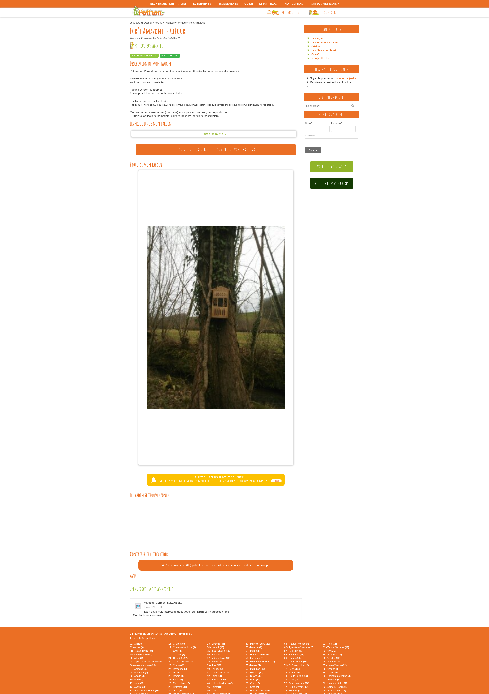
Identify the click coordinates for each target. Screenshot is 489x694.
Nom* (308, 123)
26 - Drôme (176, 676)
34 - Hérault (215, 647)
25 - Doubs (175, 672)
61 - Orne (252, 687)
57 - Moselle (254, 672)
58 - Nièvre (253, 676)
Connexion (329, 12)
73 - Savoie (292, 672)
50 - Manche (254, 647)
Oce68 (315, 54)
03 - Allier (136, 658)
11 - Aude (136, 683)
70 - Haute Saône (295, 661)
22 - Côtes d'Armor (180, 661)
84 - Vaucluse (332, 654)
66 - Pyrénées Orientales (298, 647)
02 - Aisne (137, 647)
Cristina (316, 46)
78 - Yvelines (293, 690)
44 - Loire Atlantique (220, 683)
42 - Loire (214, 676)
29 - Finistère (177, 687)
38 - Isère (214, 661)
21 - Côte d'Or (178, 658)
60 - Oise (253, 683)
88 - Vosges (330, 669)
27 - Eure (175, 679)
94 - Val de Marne (334, 690)
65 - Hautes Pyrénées (297, 643)
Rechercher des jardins (168, 3)
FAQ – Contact (294, 3)
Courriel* (310, 135)
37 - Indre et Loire (218, 658)
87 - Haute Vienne (335, 665)
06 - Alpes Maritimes (143, 665)
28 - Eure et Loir (179, 683)
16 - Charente (177, 643)
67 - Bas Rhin (293, 651)
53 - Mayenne (254, 658)
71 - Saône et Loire (296, 665)
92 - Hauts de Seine (335, 683)
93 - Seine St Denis (335, 687)
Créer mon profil (290, 12)
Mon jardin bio (320, 58)
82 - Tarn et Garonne (336, 647)
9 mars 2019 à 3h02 (153, 607)
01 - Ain (136, 643)
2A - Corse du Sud (141, 654)
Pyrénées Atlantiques (176, 22)
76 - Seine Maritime (296, 683)
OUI (276, 480)
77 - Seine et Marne (296, 687)
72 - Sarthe (292, 669)
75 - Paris (291, 679)
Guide (248, 3)
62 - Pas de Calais (258, 690)
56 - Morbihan (255, 669)
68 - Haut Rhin (294, 654)
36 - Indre (213, 654)
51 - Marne (253, 651)
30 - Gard (175, 690)
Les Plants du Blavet (323, 50)
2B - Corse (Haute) (141, 651)
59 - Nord (253, 679)
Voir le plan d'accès (331, 166)
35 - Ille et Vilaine (219, 651)
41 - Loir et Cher (218, 672)
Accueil (148, 22)
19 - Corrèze (176, 654)
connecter (236, 565)
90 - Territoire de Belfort (337, 676)
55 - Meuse (253, 665)
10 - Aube (136, 679)
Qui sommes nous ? (325, 3)
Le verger (317, 38)
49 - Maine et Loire (258, 643)
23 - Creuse (176, 665)
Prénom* (336, 123)
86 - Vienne (331, 661)
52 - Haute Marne (257, 654)
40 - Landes (215, 669)
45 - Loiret (214, 687)
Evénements (202, 3)
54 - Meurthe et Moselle (260, 661)
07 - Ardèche (138, 669)
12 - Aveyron (138, 687)
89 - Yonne (330, 672)
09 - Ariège (137, 676)
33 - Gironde (216, 643)
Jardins (158, 22)
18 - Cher (175, 651)
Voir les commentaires (331, 183)
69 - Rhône (292, 658)
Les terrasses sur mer (324, 42)
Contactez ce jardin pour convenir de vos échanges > (215, 149)
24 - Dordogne (178, 669)
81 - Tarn (330, 643)
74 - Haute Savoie (296, 676)
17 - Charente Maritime (182, 647)
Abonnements (228, 3)
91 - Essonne (332, 679)
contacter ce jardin (345, 78)
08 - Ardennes (139, 672)
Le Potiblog (268, 3)
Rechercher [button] (353, 106)
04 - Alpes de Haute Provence (147, 661)
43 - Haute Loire (217, 679)
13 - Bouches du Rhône (144, 690)
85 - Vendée (331, 658)
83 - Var (329, 651)
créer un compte (260, 565)
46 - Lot (212, 690)
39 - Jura (214, 665)
